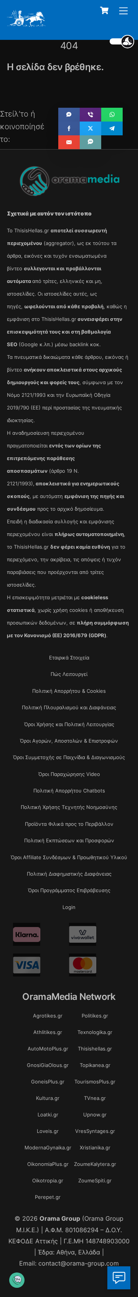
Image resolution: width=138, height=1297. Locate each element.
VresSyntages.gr (95, 1131)
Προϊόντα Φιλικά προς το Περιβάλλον (69, 824)
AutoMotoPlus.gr (48, 1048)
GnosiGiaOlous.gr (48, 1065)
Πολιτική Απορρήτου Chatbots (69, 790)
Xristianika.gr (95, 1147)
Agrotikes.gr (47, 1016)
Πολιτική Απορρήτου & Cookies (69, 691)
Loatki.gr (48, 1114)
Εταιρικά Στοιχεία (69, 657)
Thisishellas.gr (95, 1048)
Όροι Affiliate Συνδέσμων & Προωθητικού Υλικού (69, 857)
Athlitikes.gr (47, 1032)
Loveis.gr (48, 1131)
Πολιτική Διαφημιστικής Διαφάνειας (69, 874)
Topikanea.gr (95, 1065)
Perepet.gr (48, 1197)
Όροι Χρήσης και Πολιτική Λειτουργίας (69, 724)
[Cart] (104, 10)
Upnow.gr (95, 1114)
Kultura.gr (47, 1098)
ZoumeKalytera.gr (95, 1164)
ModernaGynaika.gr (48, 1147)
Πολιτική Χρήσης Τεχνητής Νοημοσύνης (69, 807)
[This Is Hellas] (26, 24)
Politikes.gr (95, 1016)
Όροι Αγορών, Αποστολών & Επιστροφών (69, 741)
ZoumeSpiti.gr (95, 1180)
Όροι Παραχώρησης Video (69, 774)
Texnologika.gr (94, 1032)
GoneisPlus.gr (47, 1081)
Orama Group (59, 1218)
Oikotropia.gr (47, 1180)
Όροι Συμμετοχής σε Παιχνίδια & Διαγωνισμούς (69, 757)
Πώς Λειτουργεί (69, 674)
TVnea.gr (95, 1098)
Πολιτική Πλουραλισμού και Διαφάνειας (69, 707)
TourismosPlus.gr (94, 1081)
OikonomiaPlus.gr (48, 1164)
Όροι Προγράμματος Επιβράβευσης (69, 890)
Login (69, 907)
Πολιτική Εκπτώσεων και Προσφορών (69, 840)
